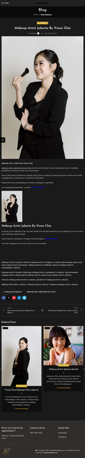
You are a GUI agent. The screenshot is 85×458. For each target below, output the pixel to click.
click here (49, 183)
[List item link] (42, 433)
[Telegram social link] (24, 298)
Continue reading (22, 409)
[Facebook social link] (4, 298)
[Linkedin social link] (19, 298)
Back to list (42, 310)
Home (35, 14)
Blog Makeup (46, 14)
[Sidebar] (2, 140)
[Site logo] (42, 3)
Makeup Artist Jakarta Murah (63, 369)
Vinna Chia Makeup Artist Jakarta (21, 390)
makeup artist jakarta (13, 292)
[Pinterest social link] (14, 298)
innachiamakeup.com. (58, 450)
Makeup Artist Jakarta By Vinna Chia (41, 292)
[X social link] (9, 298)
